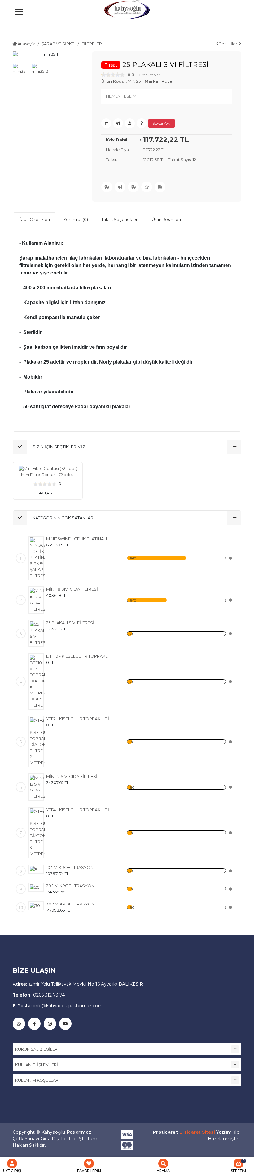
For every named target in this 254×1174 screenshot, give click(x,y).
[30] (37, 906)
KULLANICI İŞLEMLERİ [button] (36, 1064)
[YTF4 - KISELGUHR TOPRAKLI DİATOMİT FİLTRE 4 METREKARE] (37, 832)
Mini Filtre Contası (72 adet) (48, 474)
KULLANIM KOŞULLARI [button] (37, 1080)
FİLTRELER (91, 43)
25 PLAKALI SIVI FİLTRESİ (70, 622)
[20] (37, 887)
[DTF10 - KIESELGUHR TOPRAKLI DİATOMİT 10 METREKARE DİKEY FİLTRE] (37, 681)
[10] (37, 869)
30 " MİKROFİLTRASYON (70, 903)
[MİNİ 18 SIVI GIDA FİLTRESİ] (37, 600)
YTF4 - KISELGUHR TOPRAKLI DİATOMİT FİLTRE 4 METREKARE (79, 809)
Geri (222, 43)
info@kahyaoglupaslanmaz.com (58, 1006)
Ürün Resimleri (166, 219)
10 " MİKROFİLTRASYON (70, 867)
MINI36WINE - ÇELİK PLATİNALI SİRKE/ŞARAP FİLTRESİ (79, 538)
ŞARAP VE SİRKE (58, 43)
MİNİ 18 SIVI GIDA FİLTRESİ (72, 589)
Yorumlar (76, 219)
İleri (235, 43)
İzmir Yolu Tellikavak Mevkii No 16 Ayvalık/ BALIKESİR (78, 984)
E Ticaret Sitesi (197, 1132)
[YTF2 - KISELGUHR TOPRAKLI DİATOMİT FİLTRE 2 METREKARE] (37, 741)
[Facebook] (34, 1024)
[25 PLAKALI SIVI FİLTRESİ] (37, 633)
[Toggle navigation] (62, 26)
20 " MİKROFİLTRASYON (70, 885)
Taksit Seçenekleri (119, 219)
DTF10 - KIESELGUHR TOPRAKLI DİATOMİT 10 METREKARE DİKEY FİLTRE (79, 656)
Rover (168, 81)
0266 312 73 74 (39, 995)
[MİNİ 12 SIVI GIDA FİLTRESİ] (37, 787)
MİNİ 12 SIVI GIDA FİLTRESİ (71, 776)
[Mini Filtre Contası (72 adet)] (48, 469)
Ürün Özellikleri (34, 219)
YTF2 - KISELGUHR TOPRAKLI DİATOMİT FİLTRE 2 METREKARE (79, 718)
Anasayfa (26, 43)
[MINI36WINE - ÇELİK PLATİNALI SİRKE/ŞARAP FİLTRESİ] (37, 558)
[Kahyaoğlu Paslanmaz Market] (127, 12)
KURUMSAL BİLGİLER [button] (36, 1049)
